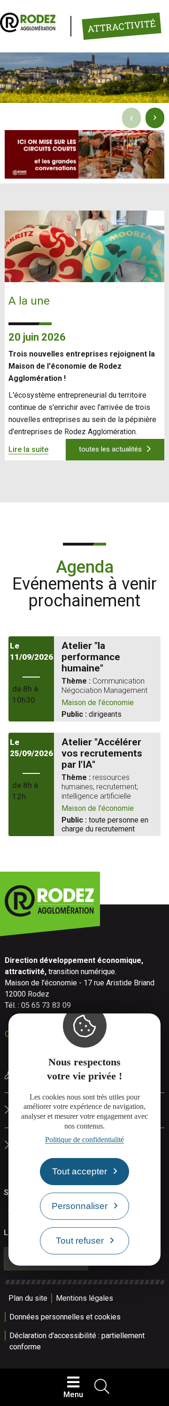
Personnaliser (80, 1206)
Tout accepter (79, 1171)
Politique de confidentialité (84, 1140)
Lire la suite (28, 449)
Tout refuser (80, 1241)
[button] (155, 118)
